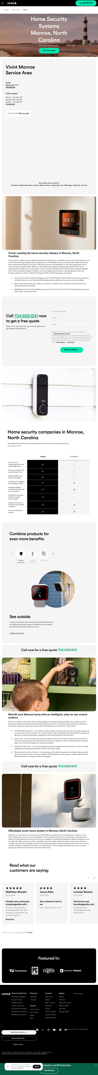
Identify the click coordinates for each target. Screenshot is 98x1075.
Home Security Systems (18, 997)
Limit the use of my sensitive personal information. (35, 1053)
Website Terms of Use (47, 1052)
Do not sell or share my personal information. (12, 1053)
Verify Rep (62, 1009)
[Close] (8, 1067)
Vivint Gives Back (50, 1011)
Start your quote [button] (49, 50)
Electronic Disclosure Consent (62, 333)
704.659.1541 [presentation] (87, 3)
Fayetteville (55, 185)
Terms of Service (61, 342)
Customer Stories (50, 1014)
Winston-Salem (45, 185)
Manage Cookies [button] (19, 1068)
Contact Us (62, 1000)
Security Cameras (16, 1000)
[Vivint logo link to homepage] (9, 3)
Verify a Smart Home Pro (18, 1032)
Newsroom (48, 1006)
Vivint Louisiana (35, 1009)
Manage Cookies (64, 1011)
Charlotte (14, 185)
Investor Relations (50, 1017)
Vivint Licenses (36, 1052)
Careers (47, 1009)
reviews (19, 932)
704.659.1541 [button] (10, 87)
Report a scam (18, 1044)
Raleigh (21, 185)
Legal (22, 1052)
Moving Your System (65, 1003)
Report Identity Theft (18, 1038)
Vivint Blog (33, 997)
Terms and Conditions (7, 1052)
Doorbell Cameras (16, 1003)
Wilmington (68, 185)
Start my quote (24, 113)
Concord (84, 185)
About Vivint (49, 997)
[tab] (21, 554)
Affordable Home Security (19, 1011)
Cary (62, 185)
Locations (6, 10)
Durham (36, 185)
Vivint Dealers (34, 1012)
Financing (33, 1000)
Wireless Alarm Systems (18, 1014)
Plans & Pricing (78, 993)
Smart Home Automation (19, 1009)
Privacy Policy (70, 342)
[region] (24, 1066)
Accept (37, 1066)
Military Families (64, 1006)
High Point (76, 185)
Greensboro (28, 185)
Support (61, 997)
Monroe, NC (10, 85)
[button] (2, 3)
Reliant (32, 1015)
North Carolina (16, 10)
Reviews (47, 1000)
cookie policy (21, 1066)
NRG (31, 1018)
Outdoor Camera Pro (17, 1006)
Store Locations (50, 1003)
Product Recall (28, 1052)
